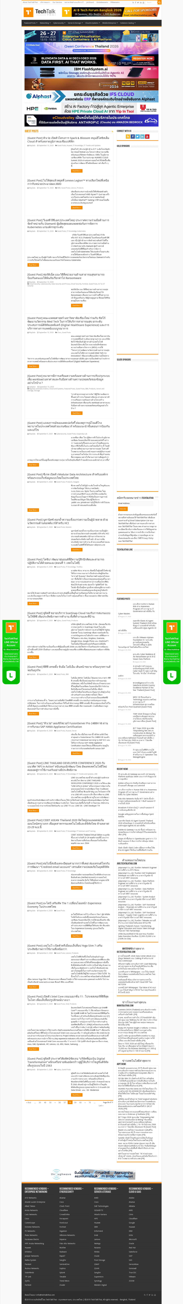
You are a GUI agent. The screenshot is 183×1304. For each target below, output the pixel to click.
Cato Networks (31, 1214)
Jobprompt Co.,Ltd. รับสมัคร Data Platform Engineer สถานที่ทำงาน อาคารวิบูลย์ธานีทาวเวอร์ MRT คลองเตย (136, 891)
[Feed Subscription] (112, 131)
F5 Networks (30, 1231)
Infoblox (28, 1252)
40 (45, 1102)
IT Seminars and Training (85, 831)
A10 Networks (30, 1198)
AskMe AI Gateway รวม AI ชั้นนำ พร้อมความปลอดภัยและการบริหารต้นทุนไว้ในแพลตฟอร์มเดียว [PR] (137, 832)
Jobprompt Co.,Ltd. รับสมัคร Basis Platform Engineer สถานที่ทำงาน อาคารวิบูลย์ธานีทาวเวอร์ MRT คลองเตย (136, 883)
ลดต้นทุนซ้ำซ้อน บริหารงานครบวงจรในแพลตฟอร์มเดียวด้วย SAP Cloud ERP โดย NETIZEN (135, 982)
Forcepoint (63, 1219)
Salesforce (133, 1252)
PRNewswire (115, 2)
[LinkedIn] (141, 2)
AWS (131, 1210)
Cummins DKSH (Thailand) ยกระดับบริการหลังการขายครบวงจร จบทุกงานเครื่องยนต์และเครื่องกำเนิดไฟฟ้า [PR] (137, 1012)
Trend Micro (64, 1281)
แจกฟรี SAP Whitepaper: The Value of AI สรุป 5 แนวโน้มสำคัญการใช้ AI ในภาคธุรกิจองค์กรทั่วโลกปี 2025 (137, 989)
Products (80, 188)
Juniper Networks (32, 1256)
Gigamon (63, 1231)
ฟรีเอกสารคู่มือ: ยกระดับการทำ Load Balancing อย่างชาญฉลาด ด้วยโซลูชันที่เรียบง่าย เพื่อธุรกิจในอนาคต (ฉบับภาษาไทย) (137, 966)
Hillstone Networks (67, 1235)
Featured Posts (30, 23)
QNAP (96, 1264)
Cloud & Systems (91, 23)
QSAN (96, 1268)
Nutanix (68, 527)
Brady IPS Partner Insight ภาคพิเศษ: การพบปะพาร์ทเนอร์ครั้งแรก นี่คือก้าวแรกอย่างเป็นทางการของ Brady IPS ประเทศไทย (137, 1030)
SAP (130, 1256)
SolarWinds (29, 1272)
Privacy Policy (147, 538)
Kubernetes (81, 231)
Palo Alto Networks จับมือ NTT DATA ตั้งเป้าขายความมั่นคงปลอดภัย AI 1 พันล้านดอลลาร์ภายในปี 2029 (136, 801)
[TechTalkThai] (43, 11)
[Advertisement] (138, 472)
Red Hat (132, 1248)
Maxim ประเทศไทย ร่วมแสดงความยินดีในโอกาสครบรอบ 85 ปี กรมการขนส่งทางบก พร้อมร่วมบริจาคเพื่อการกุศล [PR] (135, 1132)
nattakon (32, 387)
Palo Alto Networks (67, 1243)
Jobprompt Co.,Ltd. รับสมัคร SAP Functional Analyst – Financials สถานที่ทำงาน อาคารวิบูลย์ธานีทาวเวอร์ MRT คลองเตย (137, 907)
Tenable (62, 1277)
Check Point (64, 1206)
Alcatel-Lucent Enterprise (35, 1202)
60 (80, 1102)
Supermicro (98, 1277)
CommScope (30, 1223)
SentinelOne (64, 1264)
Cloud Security (34, 284)
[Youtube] (143, 2)
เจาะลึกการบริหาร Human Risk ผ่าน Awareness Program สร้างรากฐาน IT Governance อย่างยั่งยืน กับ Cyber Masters (136, 609)
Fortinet (85, 284)
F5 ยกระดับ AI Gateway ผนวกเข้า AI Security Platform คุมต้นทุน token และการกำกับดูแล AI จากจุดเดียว (137, 776)
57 (65, 1102)
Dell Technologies (101, 1206)
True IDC (132, 1272)
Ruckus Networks (32, 1268)
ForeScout (63, 1223)
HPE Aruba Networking (34, 1243)
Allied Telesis (30, 1206)
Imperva (62, 1239)
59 (75, 1102)
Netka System (30, 1260)
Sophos (62, 1268)
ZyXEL (27, 1281)
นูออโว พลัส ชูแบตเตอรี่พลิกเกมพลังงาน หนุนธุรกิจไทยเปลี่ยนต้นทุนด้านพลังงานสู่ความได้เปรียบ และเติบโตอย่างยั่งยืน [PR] (136, 1038)
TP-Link (28, 1277)
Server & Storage (74, 23)
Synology (98, 1281)
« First (28, 1102)
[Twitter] (138, 2)
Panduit (28, 1264)
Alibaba (132, 1206)
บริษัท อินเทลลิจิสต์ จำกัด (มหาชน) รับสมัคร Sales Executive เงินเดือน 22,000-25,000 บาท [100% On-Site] (136, 936)
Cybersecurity (58, 23)
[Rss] (133, 2)
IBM (86, 389)
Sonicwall (132, 1268)
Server (74, 731)
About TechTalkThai (30, 2)
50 (50, 1102)
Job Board (90, 2)
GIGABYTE (98, 1210)
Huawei (69, 145)
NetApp (97, 1243)
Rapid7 (62, 1256)
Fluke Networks (31, 1235)
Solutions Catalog (127, 23)
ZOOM (131, 1281)
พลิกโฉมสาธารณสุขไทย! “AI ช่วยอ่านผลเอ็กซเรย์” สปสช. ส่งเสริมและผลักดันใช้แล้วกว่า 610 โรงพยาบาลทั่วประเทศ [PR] (137, 1156)
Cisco (59, 332)
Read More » (77, 171)
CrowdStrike (64, 1214)
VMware (132, 1277)
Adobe (131, 1198)
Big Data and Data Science (38, 389)
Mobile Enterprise (109, 23)
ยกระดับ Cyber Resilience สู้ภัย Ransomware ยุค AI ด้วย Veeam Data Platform (144, 656)
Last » (101, 1106)
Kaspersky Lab (82, 434)
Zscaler (62, 1285)
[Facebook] (135, 2)
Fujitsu (58, 621)
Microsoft (133, 1239)
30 (40, 1102)
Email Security (76, 284)
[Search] (160, 2)
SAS (130, 1260)
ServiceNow (133, 1264)
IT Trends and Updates (92, 145)
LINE (95, 774)
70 (90, 1102)
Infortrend (98, 1231)
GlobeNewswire (102, 2)
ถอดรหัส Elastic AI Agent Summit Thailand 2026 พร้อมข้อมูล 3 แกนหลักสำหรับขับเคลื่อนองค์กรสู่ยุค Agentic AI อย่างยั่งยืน (137, 625)
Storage (37, 391)
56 (60, 1102)
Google (132, 1223)
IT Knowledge (78, 145)
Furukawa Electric (32, 1239)
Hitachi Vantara (100, 1214)
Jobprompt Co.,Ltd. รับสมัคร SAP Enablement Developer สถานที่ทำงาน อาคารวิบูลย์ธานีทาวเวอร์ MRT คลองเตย (137, 875)
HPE (96, 1219)
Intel (67, 1004)
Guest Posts (61, 145)
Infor (131, 1235)
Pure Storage (99, 1260)
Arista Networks (31, 1210)
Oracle (96, 1256)
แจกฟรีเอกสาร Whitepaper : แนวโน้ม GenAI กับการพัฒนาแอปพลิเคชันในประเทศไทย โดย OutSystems (136, 974)
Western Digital (100, 1285)
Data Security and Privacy (61, 284)
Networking (44, 23)
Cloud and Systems (56, 389)
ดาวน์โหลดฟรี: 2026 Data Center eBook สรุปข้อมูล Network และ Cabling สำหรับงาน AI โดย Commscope (137, 958)
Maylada (32, 145)
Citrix (131, 1214)
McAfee (62, 1248)
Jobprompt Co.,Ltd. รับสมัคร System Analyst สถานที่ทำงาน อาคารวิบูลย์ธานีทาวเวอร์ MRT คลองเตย (137, 899)
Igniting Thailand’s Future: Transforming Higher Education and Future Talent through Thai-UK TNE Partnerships (136, 928)
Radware (63, 1252)
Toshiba (79, 567)
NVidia (96, 1252)
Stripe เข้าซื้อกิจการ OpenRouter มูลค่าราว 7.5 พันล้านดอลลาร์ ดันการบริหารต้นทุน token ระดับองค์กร (137, 841)
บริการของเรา (45, 2)
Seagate (76, 482)
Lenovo (73, 188)
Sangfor (62, 1260)
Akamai (62, 1198)
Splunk (62, 1272)
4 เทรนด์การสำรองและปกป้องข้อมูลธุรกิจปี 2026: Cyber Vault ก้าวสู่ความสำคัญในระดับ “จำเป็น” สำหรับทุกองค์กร (137, 671)
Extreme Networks (32, 1227)
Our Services (57, 2)
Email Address (124, 503)
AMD (59, 188)
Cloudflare (63, 1210)
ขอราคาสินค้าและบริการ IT (74, 2)
